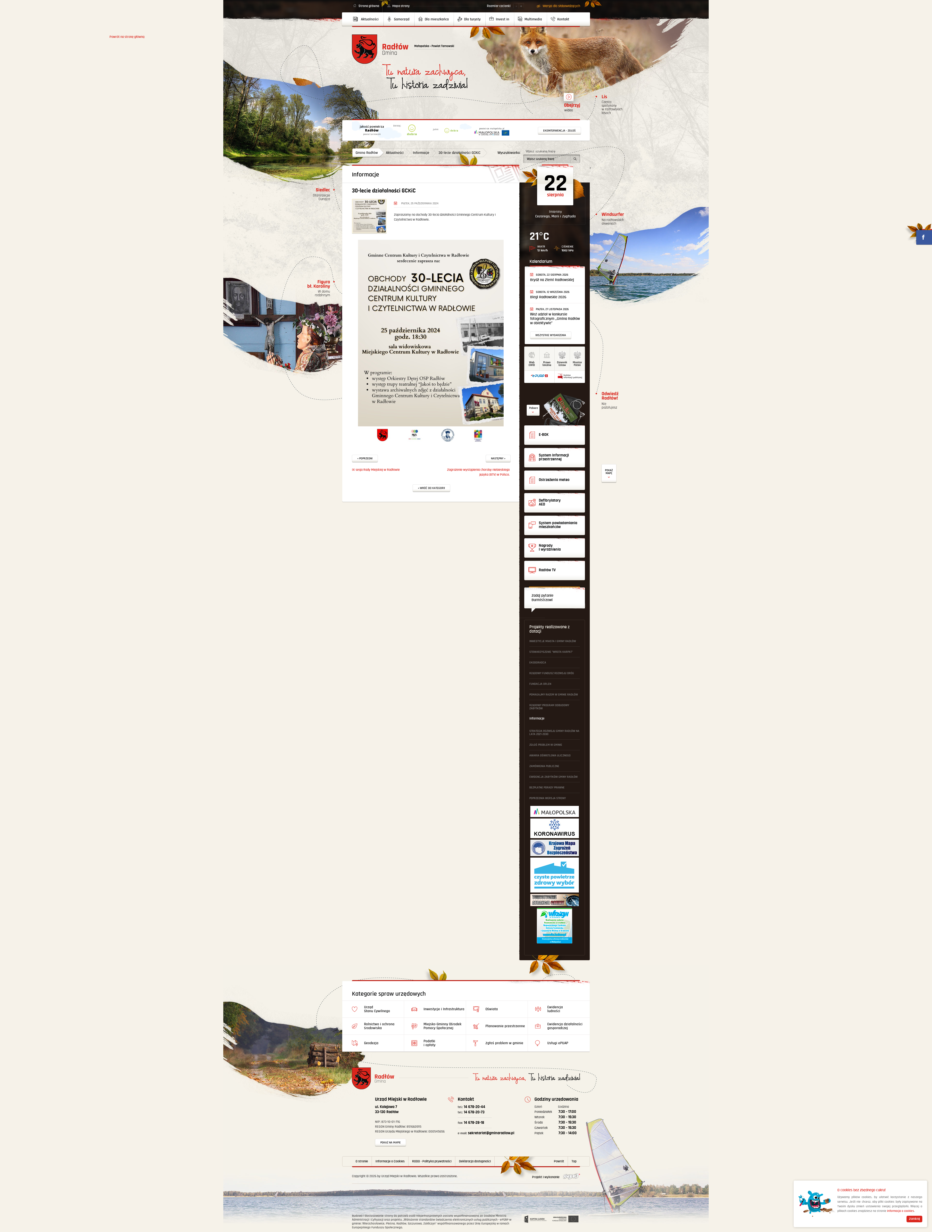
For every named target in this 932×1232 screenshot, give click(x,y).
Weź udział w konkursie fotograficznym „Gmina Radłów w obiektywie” (555, 319)
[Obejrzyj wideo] (568, 99)
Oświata (491, 1009)
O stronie (362, 1161)
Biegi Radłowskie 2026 (548, 297)
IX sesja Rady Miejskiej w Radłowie (376, 470)
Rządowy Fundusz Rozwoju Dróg (551, 673)
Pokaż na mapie (390, 1142)
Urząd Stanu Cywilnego (377, 1009)
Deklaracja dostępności (475, 1161)
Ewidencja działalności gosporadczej (564, 1026)
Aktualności (395, 152)
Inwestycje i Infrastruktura (444, 1009)
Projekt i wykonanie (546, 1177)
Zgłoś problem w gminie (545, 745)
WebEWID (532, 364)
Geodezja (371, 1043)
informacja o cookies (900, 1211)
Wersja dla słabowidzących (561, 6)
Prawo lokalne (546, 364)
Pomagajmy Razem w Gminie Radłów (553, 694)
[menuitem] (368, 19)
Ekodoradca (537, 662)
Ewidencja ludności (555, 1009)
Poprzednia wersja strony (547, 798)
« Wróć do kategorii (431, 488)
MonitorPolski (577, 364)
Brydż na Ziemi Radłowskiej (552, 279)
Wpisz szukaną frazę (540, 151)
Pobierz (533, 408)
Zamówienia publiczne (544, 766)
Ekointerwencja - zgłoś (559, 130)
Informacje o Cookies (390, 1161)
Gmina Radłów (367, 152)
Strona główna (368, 6)
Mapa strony (401, 6)
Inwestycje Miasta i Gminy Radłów (552, 641)
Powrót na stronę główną (380, 49)
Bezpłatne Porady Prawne (547, 787)
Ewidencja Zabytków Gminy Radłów (553, 777)
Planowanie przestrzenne (505, 1026)
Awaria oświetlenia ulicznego (550, 755)
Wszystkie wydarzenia (550, 335)
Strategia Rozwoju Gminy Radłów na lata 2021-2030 (554, 732)
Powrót (559, 1161)
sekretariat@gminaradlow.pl (486, 1133)
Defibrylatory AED (608, 473)
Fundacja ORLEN (540, 684)
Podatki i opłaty (429, 1043)
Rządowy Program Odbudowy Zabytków (549, 706)
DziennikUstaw (562, 364)
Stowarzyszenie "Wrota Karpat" (551, 652)
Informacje (421, 152)
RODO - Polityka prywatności (431, 1161)
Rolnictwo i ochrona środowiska (379, 1026)
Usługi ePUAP (557, 1043)
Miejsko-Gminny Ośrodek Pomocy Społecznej (442, 1026)
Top (574, 1161)
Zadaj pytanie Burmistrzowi (542, 598)
